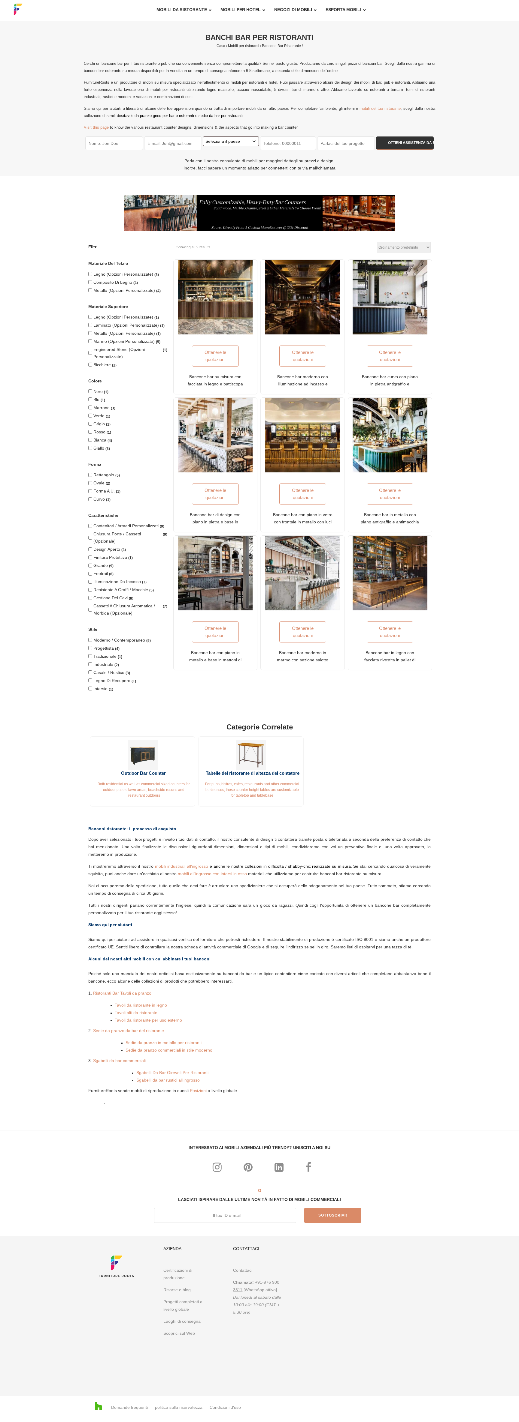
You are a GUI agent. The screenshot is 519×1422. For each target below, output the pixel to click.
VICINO (355, 630)
